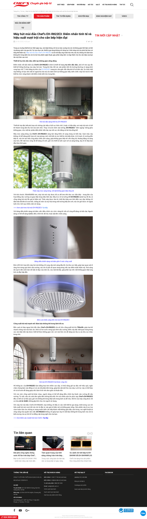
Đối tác (90, 4)
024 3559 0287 (10, 517)
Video (124, 16)
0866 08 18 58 (53, 483)
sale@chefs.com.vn (51, 486)
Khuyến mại (81, 4)
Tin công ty (22, 16)
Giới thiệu (60, 4)
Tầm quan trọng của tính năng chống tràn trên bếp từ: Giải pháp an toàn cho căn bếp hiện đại (52, 454)
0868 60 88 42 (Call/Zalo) (55, 480)
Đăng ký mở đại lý (79, 481)
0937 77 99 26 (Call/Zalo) (55, 477)
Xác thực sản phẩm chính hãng (53, 495)
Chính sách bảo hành (50, 489)
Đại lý (98, 4)
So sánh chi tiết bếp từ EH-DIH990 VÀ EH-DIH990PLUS (81, 454)
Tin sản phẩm (43, 16)
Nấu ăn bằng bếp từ (22, 25)
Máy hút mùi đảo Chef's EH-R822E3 (39, 53)
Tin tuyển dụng (63, 16)
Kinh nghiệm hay (104, 16)
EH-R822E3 (45, 69)
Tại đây (45, 207)
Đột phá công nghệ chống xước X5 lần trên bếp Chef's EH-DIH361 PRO (25, 454)
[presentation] (88, 433)
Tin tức (122, 4)
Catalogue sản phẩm (80, 485)
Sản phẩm (70, 4)
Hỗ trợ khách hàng (109, 4)
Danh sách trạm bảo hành (51, 492)
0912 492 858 (80, 477)
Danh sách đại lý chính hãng (82, 489)
